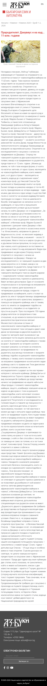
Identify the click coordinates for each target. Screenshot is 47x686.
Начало (4, 23)
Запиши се (23, 661)
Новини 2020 (25, 23)
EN (42, 4)
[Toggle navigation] (5, 4)
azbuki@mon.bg (28, 640)
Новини (13, 23)
